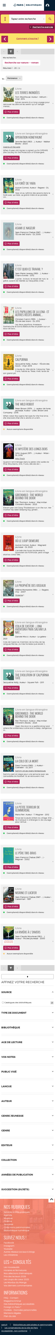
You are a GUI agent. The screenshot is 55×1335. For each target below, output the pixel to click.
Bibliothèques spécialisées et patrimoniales (32, 1324)
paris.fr (4, 1324)
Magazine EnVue (12, 1301)
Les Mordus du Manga (15, 1282)
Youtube (8, 1249)
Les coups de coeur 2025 (16, 1279)
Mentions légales (12, 1313)
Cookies (8, 1310)
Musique (8, 1218)
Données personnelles (25, 1310)
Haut (51, 1199)
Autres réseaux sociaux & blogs (19, 1252)
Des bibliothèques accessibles (19, 1304)
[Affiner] (11, 51)
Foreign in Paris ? (12, 1307)
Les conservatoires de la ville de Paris (21, 1328)
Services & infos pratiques (17, 1212)
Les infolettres (11, 1255)
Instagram (9, 1246)
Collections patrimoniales (17, 1227)
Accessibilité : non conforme (14, 1331)
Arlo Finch (20, 458)
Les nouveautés (11, 1267)
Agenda (8, 1215)
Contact (14, 1298)
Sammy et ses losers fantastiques (30, 771)
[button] (49, 5)
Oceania (19, 595)
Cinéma (8, 1221)
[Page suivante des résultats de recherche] (17, 51)
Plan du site (10, 1316)
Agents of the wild (11, 147)
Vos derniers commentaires (18, 1285)
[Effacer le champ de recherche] (44, 18)
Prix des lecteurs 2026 (15, 1276)
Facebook (9, 1242)
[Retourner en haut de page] (27, 976)
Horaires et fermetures (15, 1270)
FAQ (6, 1298)
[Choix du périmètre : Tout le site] (5, 18)
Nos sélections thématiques (18, 1273)
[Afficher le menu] (4, 5)
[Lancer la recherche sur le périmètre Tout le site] (50, 18)
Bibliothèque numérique (16, 1230)
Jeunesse (8, 1224)
